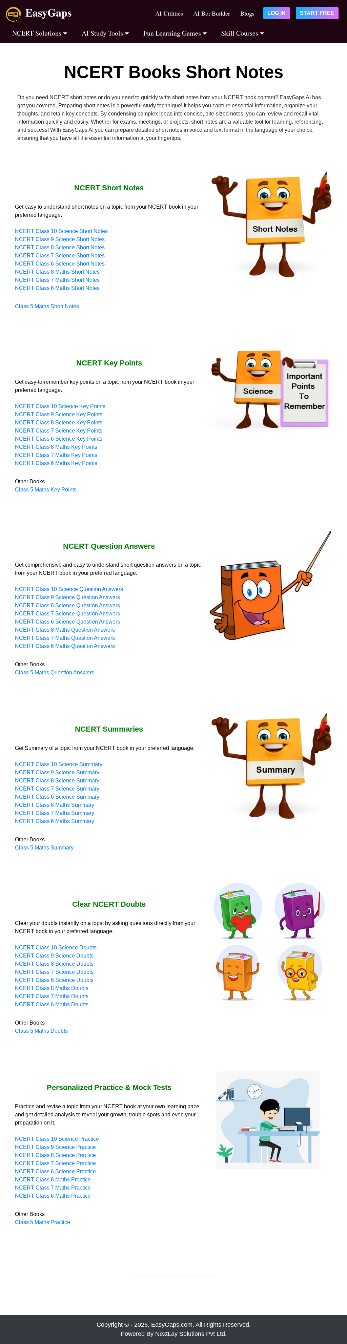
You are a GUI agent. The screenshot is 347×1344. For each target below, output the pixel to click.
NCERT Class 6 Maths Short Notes (57, 288)
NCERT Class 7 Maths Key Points (56, 455)
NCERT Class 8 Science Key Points (58, 422)
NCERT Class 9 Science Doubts (54, 956)
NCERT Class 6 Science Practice (55, 1171)
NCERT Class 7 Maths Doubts (51, 996)
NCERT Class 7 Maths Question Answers (65, 638)
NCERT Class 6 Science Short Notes (60, 264)
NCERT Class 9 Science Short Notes (60, 239)
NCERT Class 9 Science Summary (57, 772)
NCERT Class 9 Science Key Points (58, 414)
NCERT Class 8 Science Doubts (54, 964)
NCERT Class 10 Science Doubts (56, 947)
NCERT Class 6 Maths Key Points (56, 463)
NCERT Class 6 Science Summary (57, 797)
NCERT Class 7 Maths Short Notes (57, 280)
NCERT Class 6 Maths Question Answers (65, 646)
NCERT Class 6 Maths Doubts (51, 1004)
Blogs (247, 13)
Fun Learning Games (173, 33)
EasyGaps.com (171, 1324)
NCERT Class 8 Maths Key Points (56, 447)
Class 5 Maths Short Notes (47, 306)
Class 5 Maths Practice (42, 1222)
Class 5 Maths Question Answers (54, 672)
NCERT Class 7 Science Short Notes (60, 255)
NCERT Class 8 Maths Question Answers (65, 630)
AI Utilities (169, 13)
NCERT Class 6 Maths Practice (53, 1196)
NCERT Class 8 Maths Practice (53, 1179)
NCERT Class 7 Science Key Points (58, 431)
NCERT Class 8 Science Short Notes (60, 247)
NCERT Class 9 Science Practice (55, 1147)
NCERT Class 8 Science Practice (55, 1155)
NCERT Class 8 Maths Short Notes (57, 272)
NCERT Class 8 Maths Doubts (51, 988)
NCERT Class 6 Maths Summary (54, 821)
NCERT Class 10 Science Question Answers (69, 589)
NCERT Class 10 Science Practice (57, 1139)
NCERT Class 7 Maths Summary (54, 813)
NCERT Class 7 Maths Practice (53, 1188)
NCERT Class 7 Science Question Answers (67, 613)
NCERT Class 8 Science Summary (57, 780)
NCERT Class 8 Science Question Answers (67, 605)
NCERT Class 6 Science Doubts (54, 980)
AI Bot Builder (211, 13)
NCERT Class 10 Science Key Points (60, 406)
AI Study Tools (103, 33)
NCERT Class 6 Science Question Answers (67, 622)
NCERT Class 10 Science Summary (58, 764)
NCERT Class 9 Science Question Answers (67, 597)
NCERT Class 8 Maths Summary (54, 805)
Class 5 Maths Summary (44, 847)
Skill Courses (240, 33)
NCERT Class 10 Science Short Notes (61, 231)
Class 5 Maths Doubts (41, 1031)
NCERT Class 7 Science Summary (57, 789)
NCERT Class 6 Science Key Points (58, 439)
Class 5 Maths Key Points (46, 489)
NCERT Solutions (37, 33)
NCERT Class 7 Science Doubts (54, 972)
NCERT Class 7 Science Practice (55, 1163)
